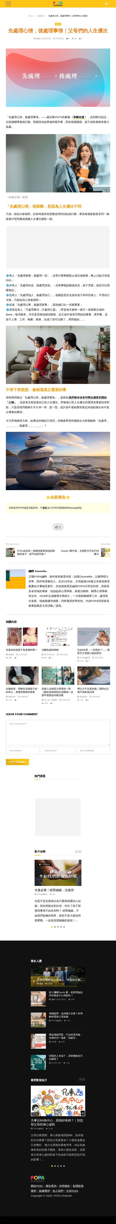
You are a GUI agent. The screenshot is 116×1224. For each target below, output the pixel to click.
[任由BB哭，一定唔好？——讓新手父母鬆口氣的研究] (93, 637)
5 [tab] (64, 927)
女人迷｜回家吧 (50, 700)
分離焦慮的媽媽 (50, 650)
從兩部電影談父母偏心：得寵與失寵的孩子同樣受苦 (68, 979)
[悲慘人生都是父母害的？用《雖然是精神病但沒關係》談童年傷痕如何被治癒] (58, 675)
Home (30, 16)
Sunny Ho (56, 1063)
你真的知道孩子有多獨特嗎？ (21, 650)
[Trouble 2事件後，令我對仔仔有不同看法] (105, 552)
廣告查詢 (51, 1186)
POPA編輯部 (85, 658)
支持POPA (72, 1190)
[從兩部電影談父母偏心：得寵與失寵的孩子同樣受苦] (58, 977)
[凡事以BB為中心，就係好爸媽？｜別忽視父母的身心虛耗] (58, 1101)
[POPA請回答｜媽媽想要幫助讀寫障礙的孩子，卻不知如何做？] (10, 552)
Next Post (105, 544)
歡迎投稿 (83, 697)
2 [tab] (55, 927)
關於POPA (37, 1186)
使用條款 (64, 1186)
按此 (45, 508)
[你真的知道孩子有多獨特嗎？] (22, 637)
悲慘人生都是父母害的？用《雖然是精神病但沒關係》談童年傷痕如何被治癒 (57, 691)
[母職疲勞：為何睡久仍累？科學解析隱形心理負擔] (38, 1020)
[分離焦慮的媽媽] (58, 637)
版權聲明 (44, 1190)
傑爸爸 (11, 655)
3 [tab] (58, 927)
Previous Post (12, 544)
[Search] (106, 4)
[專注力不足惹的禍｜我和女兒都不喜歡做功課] (93, 675)
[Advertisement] (58, 247)
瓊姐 (41, 984)
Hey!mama (49, 655)
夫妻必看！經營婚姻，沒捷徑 (54, 890)
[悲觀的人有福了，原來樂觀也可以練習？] (38, 1062)
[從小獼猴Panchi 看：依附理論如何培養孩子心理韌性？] (38, 998)
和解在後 (78, 117)
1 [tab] (52, 927)
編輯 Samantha (43, 39)
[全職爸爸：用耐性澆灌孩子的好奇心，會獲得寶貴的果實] (22, 675)
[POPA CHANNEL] (58, 4)
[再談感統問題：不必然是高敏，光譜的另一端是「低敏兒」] (38, 1041)
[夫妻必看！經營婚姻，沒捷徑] (58, 873)
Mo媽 (54, 1042)
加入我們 (58, 1190)
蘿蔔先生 (12, 697)
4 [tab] (61, 927)
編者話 (41, 16)
